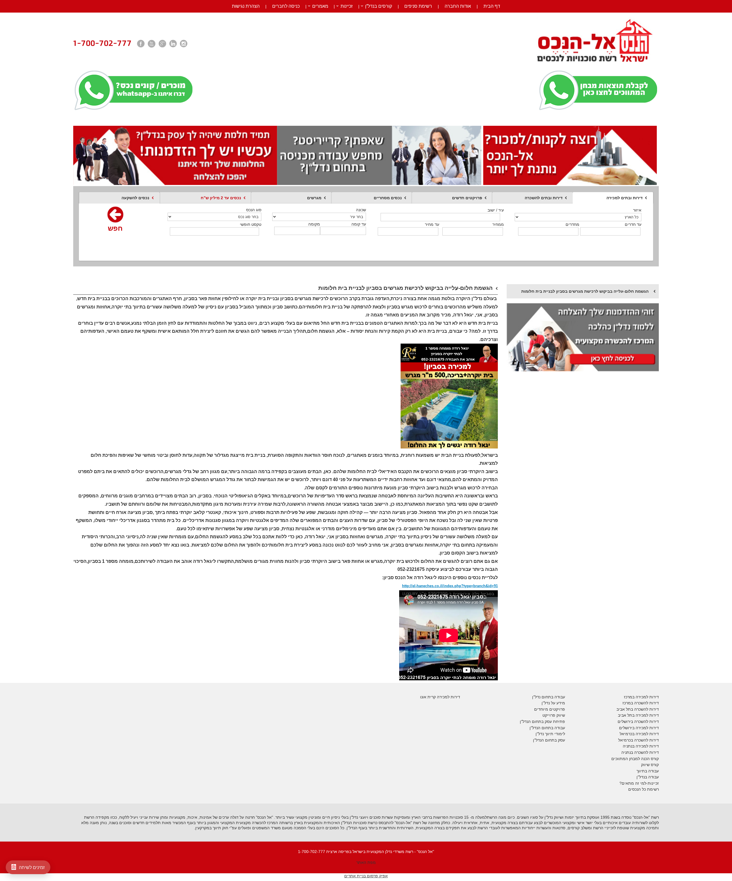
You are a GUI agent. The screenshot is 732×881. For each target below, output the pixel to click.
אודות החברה (458, 6)
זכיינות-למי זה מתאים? (639, 783)
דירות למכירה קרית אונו (440, 697)
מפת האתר (366, 862)
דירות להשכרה (646, 740)
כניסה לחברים (286, 6)
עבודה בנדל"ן (647, 777)
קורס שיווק (650, 764)
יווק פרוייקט (552, 715)
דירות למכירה (646, 733)
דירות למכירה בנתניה (641, 746)
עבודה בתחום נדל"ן (548, 697)
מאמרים (320, 6)
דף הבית (492, 6)
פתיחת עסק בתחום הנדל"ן (542, 721)
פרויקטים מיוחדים (549, 709)
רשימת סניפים (418, 6)
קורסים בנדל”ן (378, 6)
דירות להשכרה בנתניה (640, 752)
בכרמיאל (627, 733)
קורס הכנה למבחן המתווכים (635, 758)
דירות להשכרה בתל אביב (637, 709)
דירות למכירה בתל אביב (638, 715)
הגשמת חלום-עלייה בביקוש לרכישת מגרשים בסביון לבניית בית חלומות (585, 291)
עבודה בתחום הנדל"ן (547, 727)
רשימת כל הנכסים (643, 789)
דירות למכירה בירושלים (639, 727)
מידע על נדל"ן (553, 703)
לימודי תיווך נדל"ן (550, 733)
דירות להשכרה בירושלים (638, 721)
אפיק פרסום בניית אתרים (366, 876)
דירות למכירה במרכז (641, 697)
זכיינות (347, 6)
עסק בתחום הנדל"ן (549, 740)
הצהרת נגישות (246, 6)
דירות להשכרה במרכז (640, 703)
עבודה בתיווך (647, 771)
